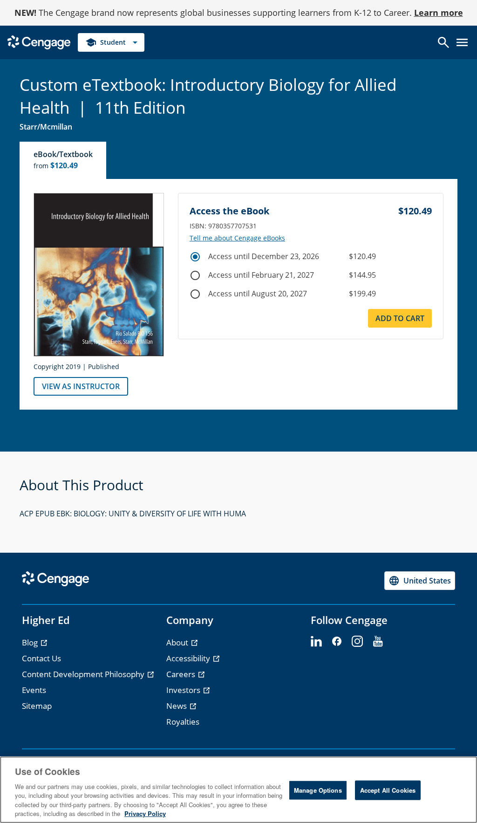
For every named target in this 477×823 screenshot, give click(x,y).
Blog (31, 642)
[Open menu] (462, 42)
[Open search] (443, 42)
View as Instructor (81, 386)
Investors (184, 690)
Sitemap (37, 705)
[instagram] (357, 642)
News (177, 705)
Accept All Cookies (388, 790)
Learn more (438, 12)
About (178, 642)
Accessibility (189, 658)
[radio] (195, 256)
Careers (181, 674)
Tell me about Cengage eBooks (237, 238)
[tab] (63, 160)
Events (34, 690)
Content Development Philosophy (84, 674)
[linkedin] (316, 642)
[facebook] (336, 642)
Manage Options (318, 790)
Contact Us (41, 658)
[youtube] (377, 642)
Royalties (182, 721)
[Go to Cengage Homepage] (38, 41)
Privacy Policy (145, 813)
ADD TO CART (399, 318)
